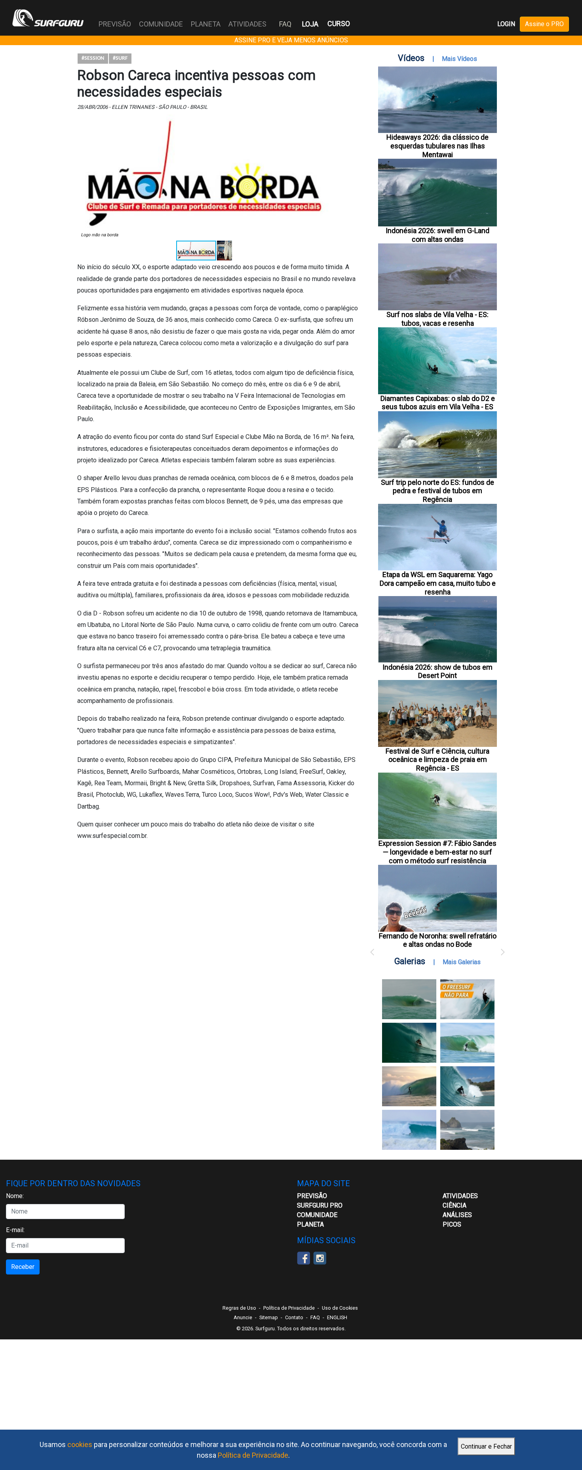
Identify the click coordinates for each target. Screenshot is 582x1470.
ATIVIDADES (460, 1196)
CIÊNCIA (454, 1205)
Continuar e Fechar (486, 1446)
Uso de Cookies (340, 1308)
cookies (79, 1444)
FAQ (285, 24)
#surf (120, 58)
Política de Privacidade (253, 1455)
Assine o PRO (544, 24)
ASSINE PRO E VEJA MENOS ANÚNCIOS (291, 40)
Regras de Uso (239, 1308)
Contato (294, 1317)
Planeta (310, 1224)
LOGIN (506, 24)
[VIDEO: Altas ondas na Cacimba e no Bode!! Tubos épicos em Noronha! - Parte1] (467, 1086)
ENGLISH (337, 1317)
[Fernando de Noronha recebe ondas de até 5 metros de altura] (467, 1130)
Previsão (312, 1196)
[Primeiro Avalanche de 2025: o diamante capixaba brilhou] (467, 1043)
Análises (457, 1215)
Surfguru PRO (319, 1205)
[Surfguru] (48, 17)
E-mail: (15, 1230)
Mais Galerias (462, 962)
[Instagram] (319, 1257)
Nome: (15, 1196)
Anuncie (243, 1317)
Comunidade (317, 1215)
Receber (22, 1267)
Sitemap (268, 1317)
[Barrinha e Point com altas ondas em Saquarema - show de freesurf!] (409, 1043)
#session (93, 58)
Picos (452, 1224)
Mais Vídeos (459, 59)
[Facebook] (303, 1257)
